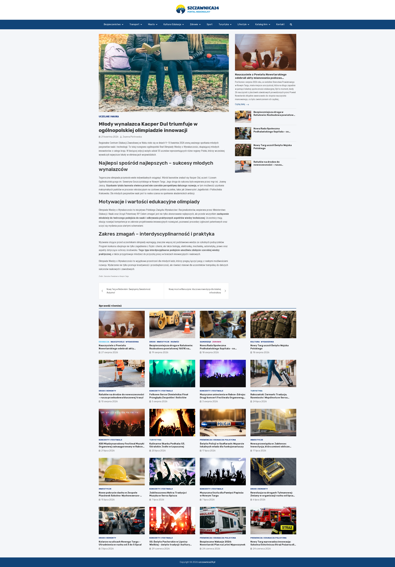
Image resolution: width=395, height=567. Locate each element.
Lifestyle (242, 24)
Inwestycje (163, 342)
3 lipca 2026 (107, 548)
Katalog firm (261, 24)
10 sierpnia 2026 (109, 401)
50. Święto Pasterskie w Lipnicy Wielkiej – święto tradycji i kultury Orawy (169, 544)
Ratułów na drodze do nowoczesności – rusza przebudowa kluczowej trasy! (271, 165)
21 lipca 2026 (108, 450)
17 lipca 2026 (209, 450)
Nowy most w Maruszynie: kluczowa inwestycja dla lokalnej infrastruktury (195, 291)
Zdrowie (194, 24)
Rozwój (175, 342)
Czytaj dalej (240, 104)
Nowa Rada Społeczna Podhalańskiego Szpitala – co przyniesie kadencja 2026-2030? (273, 131)
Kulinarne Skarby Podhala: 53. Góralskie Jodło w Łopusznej (167, 445)
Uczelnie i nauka (109, 116)
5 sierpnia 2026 (159, 401)
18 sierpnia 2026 (210, 352)
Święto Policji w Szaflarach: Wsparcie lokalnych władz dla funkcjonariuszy (222, 445)
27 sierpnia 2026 (109, 352)
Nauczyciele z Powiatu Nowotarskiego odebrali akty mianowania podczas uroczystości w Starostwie (261, 78)
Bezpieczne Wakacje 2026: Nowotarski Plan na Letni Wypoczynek (222, 543)
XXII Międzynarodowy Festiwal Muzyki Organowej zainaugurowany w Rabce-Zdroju (121, 446)
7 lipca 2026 (158, 499)
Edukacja (104, 342)
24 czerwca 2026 (211, 548)
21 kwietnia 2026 (109, 137)
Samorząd (205, 342)
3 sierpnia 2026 (210, 401)
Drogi (152, 342)
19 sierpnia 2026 (160, 352)
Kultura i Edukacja (172, 24)
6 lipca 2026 (259, 499)
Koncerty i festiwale (161, 391)
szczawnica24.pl (206, 562)
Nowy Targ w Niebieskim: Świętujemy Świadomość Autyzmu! (128, 291)
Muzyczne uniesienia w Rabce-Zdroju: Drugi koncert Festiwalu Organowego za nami (222, 397)
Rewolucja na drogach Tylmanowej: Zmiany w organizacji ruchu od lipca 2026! (271, 495)
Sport (209, 24)
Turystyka (224, 24)
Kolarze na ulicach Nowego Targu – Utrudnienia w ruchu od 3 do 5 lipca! (120, 543)
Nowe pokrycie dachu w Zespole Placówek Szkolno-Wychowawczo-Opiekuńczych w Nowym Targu (119, 495)
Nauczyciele (118, 342)
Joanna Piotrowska (132, 137)
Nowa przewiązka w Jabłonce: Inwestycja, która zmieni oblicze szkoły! (270, 446)
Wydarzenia (132, 342)
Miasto (151, 24)
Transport (134, 24)
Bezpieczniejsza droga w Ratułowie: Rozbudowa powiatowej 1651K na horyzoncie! (275, 115)
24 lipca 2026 (260, 401)
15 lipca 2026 (108, 499)
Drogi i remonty (107, 391)
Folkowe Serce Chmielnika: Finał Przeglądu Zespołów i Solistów (168, 396)
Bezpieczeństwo (112, 24)
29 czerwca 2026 (161, 548)
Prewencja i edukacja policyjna (218, 440)
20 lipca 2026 (159, 450)
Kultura (255, 342)
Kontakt (280, 24)
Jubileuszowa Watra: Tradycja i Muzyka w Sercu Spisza (168, 494)
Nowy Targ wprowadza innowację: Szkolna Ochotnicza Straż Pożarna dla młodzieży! (273, 544)
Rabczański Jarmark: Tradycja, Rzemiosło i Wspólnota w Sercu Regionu (269, 397)
